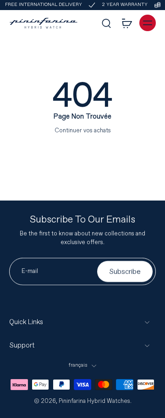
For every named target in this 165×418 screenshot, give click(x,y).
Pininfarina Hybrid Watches (94, 401)
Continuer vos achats (83, 130)
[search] (106, 23)
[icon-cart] (126, 23)
